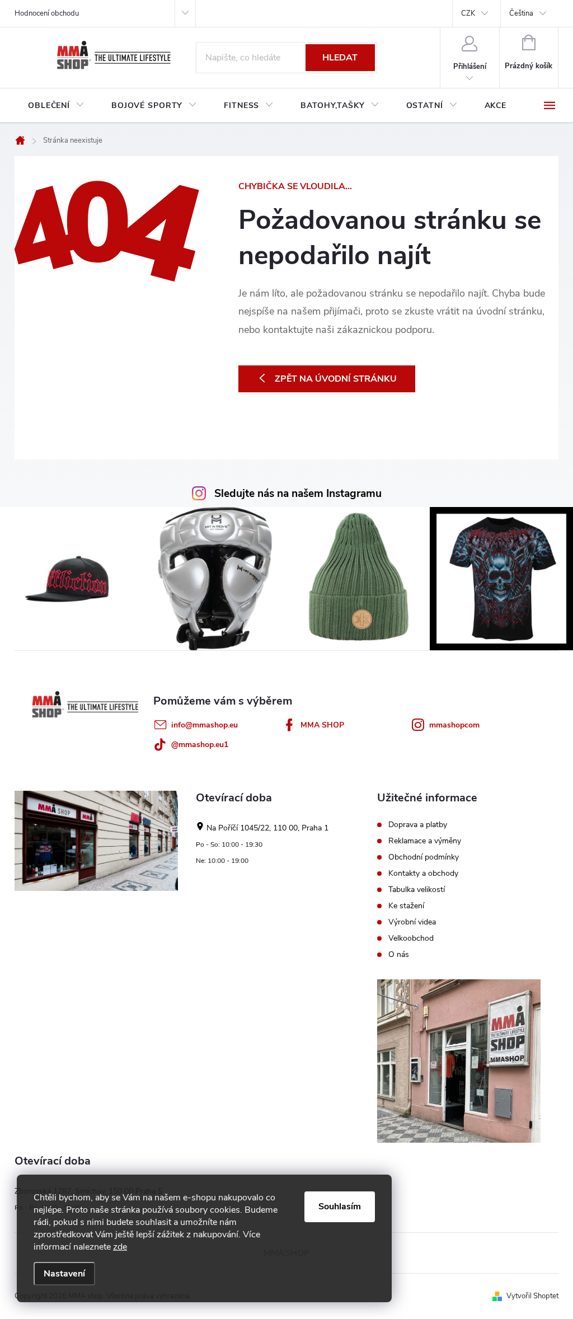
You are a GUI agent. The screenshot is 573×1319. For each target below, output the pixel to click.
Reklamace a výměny (424, 841)
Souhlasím (339, 1206)
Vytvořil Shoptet (532, 1296)
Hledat (340, 57)
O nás (398, 954)
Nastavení (64, 1274)
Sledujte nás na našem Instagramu (298, 493)
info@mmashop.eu (204, 725)
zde (120, 1247)
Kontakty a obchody (423, 873)
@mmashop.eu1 (199, 744)
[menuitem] (56, 105)
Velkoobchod (411, 938)
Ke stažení (406, 906)
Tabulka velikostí (416, 889)
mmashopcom (454, 725)
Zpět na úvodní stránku (336, 379)
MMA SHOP (322, 725)
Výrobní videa (412, 922)
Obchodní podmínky (423, 857)
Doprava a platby (417, 824)
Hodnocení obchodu (47, 13)
